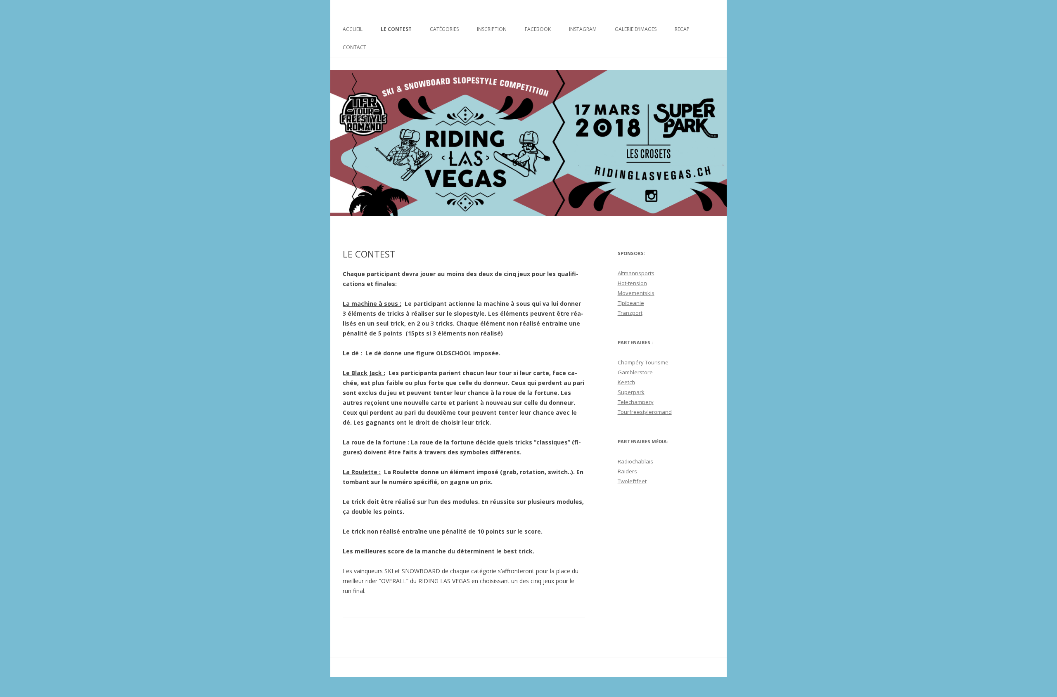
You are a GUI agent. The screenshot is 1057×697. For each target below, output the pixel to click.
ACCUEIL (353, 29)
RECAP (682, 29)
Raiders (627, 471)
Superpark (631, 392)
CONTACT (354, 47)
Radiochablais (635, 461)
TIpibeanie (631, 303)
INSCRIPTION (492, 29)
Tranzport (630, 313)
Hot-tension (632, 283)
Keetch (626, 382)
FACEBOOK (538, 29)
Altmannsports (636, 273)
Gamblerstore (635, 372)
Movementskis (636, 293)
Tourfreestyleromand (645, 412)
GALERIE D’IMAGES (635, 29)
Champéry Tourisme (643, 362)
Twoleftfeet (632, 481)
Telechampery (636, 402)
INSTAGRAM (583, 29)
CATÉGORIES (444, 29)
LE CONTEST (396, 29)
